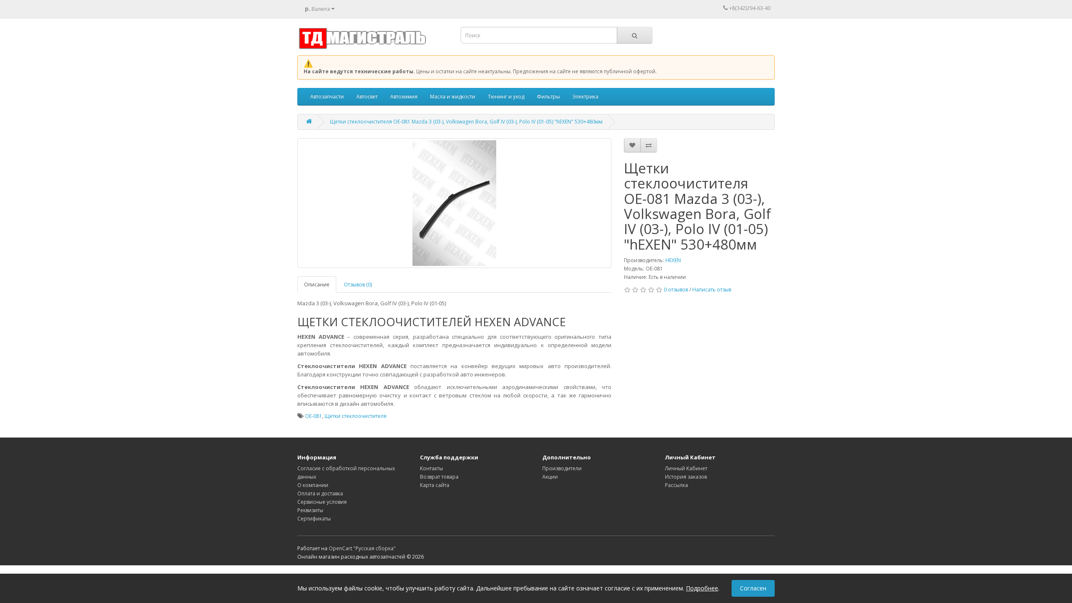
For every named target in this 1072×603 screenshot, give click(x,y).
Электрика (585, 96)
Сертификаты (314, 518)
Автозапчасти (327, 96)
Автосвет (367, 96)
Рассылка (676, 485)
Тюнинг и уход (506, 96)
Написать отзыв (711, 289)
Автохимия (403, 96)
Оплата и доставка (320, 493)
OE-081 (313, 416)
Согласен (753, 588)
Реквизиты (310, 510)
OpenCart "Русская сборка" (362, 548)
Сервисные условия (322, 501)
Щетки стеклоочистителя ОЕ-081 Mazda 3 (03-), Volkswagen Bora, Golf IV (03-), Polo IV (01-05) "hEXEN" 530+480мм (466, 121)
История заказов (686, 476)
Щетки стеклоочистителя (356, 416)
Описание (317, 284)
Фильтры (548, 96)
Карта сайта (434, 485)
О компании (312, 485)
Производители (562, 468)
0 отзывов (676, 289)
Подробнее (702, 588)
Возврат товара (439, 476)
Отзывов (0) (358, 284)
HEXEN (673, 260)
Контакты (431, 468)
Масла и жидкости (452, 96)
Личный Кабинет (686, 468)
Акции (550, 476)
